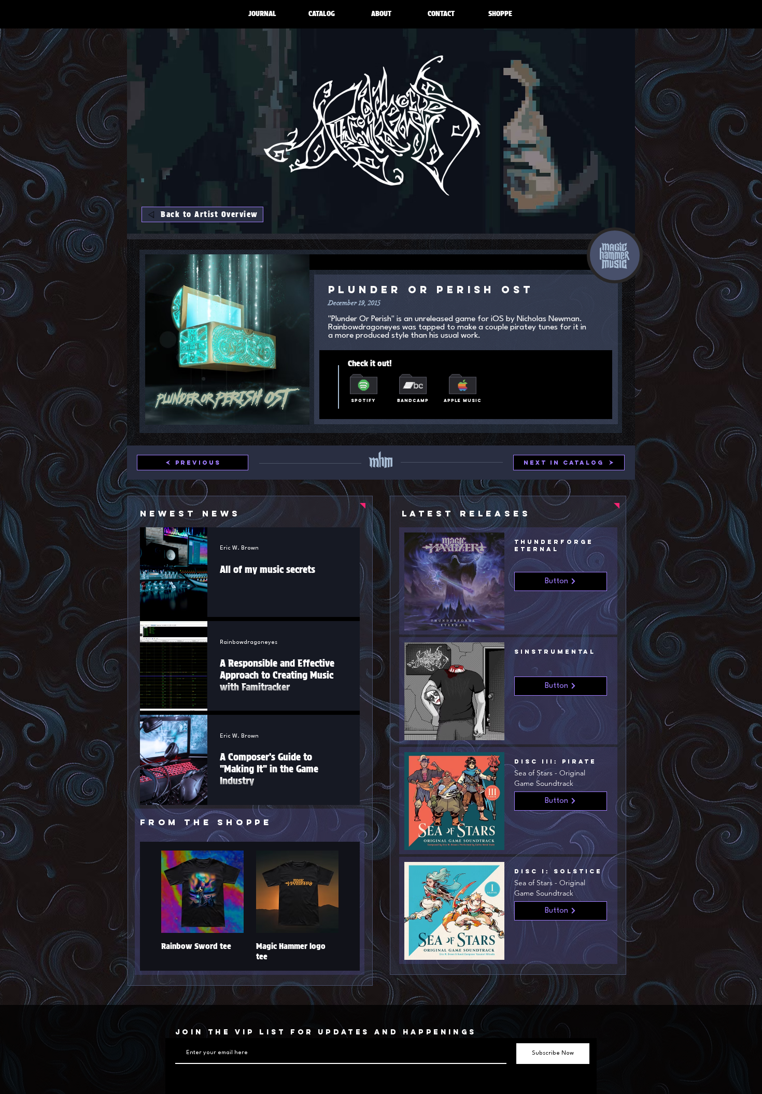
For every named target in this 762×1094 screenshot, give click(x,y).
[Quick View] (202, 892)
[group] (250, 906)
